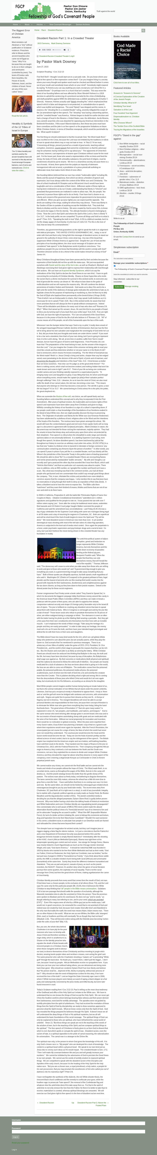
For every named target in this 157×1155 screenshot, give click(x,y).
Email (116, 252)
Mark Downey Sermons (60, 43)
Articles (40, 24)
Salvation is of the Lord (123, 110)
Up (73, 1103)
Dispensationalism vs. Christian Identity (126, 118)
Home (15, 24)
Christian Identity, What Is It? (125, 103)
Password (16, 1128)
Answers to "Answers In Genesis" (127, 93)
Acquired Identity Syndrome (73, 271)
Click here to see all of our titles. (126, 83)
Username (16, 1120)
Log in (14, 1150)
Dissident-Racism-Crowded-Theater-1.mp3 (56, 56)
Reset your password (20, 1143)
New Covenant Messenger (60, 24)
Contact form (127, 237)
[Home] (54, 11)
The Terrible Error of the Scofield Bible (129, 126)
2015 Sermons (43, 43)
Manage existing (131, 286)
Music (27, 24)
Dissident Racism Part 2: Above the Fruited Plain (91, 1104)
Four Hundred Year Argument (125, 113)
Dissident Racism (55, 30)
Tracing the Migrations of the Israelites (129, 130)
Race (43, 30)
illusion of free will (63, 396)
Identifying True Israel (122, 106)
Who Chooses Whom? (123, 123)
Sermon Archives (83, 24)
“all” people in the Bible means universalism (78, 889)
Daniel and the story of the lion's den (63, 265)
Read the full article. (20, 116)
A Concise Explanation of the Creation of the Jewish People (129, 98)
